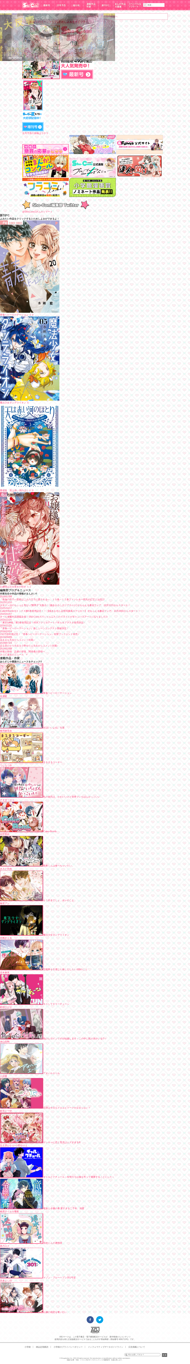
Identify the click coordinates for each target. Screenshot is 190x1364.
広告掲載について (136, 1347)
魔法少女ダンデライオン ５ (14, 402)
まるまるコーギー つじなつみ (31, 764)
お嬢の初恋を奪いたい (55, 1312)
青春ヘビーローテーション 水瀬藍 (36, 694)
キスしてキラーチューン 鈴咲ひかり (34, 1005)
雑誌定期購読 (42, 1347)
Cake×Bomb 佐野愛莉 (28, 832)
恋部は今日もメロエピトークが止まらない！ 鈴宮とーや (45, 1109)
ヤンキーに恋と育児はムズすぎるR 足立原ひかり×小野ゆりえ (40, 1144)
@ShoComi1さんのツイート (37, 211)
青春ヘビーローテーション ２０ (17, 314)
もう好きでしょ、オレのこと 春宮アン (37, 902)
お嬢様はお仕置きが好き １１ (15, 586)
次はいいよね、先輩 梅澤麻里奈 (32, 729)
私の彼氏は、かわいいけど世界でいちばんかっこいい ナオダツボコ (50, 798)
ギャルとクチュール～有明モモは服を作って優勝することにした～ (78, 1177)
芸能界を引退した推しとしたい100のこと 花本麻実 (44, 971)
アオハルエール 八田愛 (30, 1075)
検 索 (164, 1355)
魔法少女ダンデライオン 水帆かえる (34, 936)
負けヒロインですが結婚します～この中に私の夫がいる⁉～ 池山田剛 (53, 1040)
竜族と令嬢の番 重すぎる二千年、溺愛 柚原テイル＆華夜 (42, 1210)
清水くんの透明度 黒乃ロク (31, 1244)
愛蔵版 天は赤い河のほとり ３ (17, 490)
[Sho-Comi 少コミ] (31, 9)
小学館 (27, 1347)
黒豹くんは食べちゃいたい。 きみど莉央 (37, 867)
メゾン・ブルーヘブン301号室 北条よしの (38, 1279)
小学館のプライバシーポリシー (68, 1347)
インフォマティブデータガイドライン (105, 1347)
